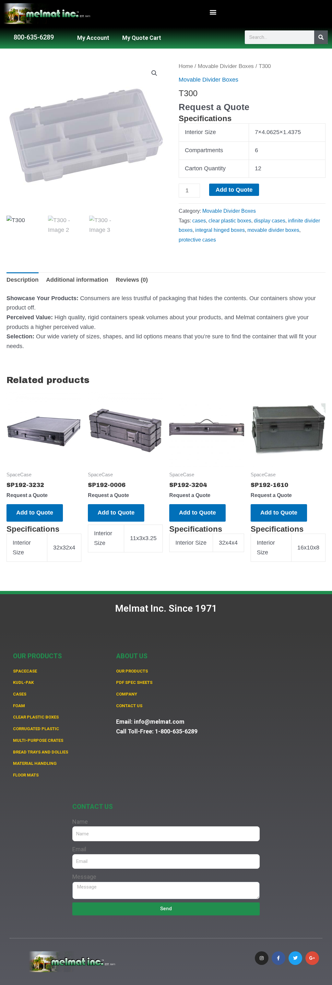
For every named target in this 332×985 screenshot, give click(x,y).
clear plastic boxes (229, 220)
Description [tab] (22, 280)
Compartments (204, 150)
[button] (213, 12)
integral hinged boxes (220, 230)
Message (84, 876)
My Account (93, 37)
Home (186, 66)
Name (80, 821)
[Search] (321, 37)
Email (79, 849)
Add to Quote (234, 190)
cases (199, 220)
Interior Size (200, 132)
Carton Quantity (205, 168)
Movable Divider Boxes (226, 66)
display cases (269, 220)
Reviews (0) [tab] (132, 280)
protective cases (197, 240)
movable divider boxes (273, 230)
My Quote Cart (141, 37)
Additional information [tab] (77, 280)
